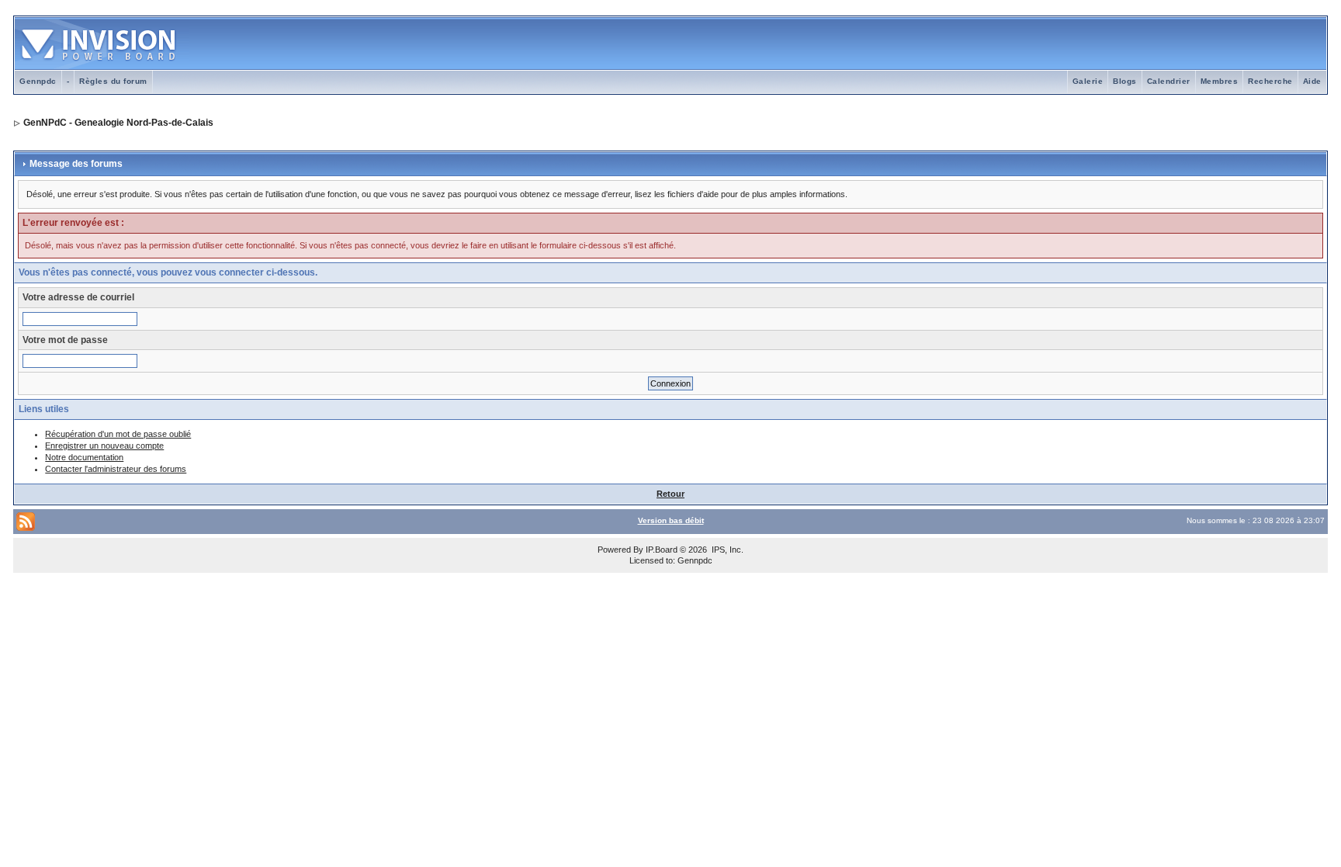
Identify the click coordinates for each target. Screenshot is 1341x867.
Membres (1220, 81)
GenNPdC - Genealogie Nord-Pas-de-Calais (118, 122)
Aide (1312, 81)
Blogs (1125, 81)
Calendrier (1168, 81)
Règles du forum (113, 81)
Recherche (1270, 81)
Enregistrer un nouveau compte (104, 445)
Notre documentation (84, 457)
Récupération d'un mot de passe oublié (118, 434)
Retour (670, 493)
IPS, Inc (726, 549)
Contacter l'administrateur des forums (115, 468)
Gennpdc (38, 81)
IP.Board (661, 549)
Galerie (1088, 81)
